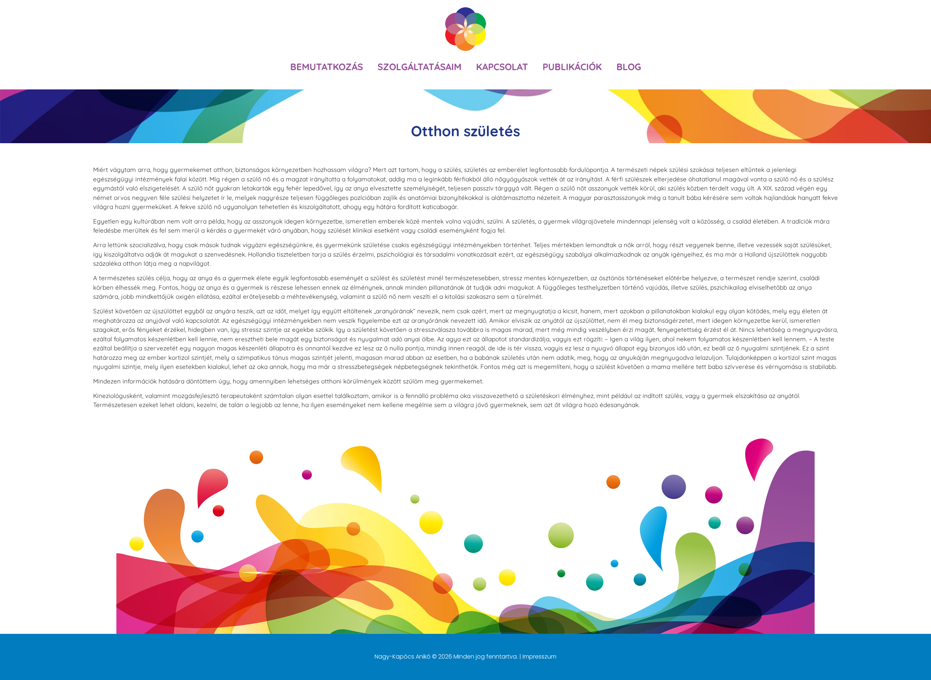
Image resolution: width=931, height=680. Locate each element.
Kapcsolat (502, 66)
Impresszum (539, 656)
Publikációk (572, 66)
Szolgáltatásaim (419, 66)
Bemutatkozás (326, 66)
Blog (628, 66)
